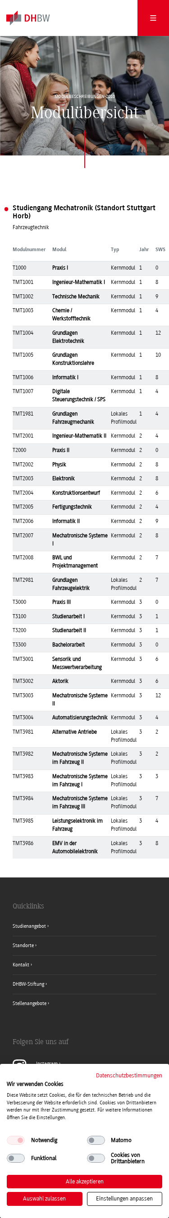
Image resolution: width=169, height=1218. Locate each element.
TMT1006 (23, 377)
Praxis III (61, 602)
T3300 (19, 645)
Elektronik (63, 478)
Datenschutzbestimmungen (129, 1075)
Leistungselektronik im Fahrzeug (77, 825)
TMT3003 (23, 695)
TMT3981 (23, 732)
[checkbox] (16, 1140)
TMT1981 (23, 414)
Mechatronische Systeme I (80, 539)
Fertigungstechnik (72, 507)
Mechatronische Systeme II (80, 699)
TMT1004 (23, 333)
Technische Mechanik (76, 296)
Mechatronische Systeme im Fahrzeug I (80, 780)
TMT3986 (23, 843)
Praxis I (60, 268)
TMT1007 (23, 391)
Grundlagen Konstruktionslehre (73, 359)
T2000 (19, 450)
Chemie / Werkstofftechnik (71, 314)
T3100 (19, 616)
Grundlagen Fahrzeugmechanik (73, 418)
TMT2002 (23, 464)
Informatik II (66, 521)
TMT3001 (23, 659)
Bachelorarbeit (68, 645)
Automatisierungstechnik (80, 717)
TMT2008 (23, 557)
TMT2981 (23, 580)
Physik (59, 464)
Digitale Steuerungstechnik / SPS (78, 395)
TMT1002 (23, 296)
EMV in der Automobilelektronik (75, 847)
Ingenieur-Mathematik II (79, 436)
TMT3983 (23, 776)
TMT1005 (23, 355)
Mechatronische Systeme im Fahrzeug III (80, 802)
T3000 (19, 602)
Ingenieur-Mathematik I (78, 282)
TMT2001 (23, 436)
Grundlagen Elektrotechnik (68, 337)
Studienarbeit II (69, 630)
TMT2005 (23, 507)
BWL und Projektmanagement (75, 561)
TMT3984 (23, 798)
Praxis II (60, 450)
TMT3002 (23, 681)
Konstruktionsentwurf (76, 493)
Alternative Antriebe (74, 732)
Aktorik (60, 681)
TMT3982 (23, 754)
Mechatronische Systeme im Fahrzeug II (80, 758)
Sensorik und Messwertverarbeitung (77, 663)
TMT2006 (23, 521)
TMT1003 (23, 310)
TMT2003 (23, 478)
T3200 (19, 630)
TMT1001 (23, 282)
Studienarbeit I (68, 616)
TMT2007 (23, 535)
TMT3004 (23, 717)
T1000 (19, 268)
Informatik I (65, 377)
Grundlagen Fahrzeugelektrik (71, 584)
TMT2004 (23, 493)
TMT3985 (23, 821)
